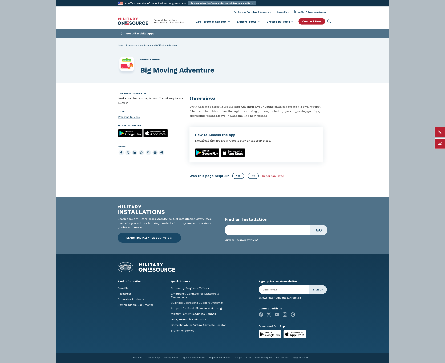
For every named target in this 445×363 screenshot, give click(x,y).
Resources (131, 45)
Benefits (123, 288)
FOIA (248, 357)
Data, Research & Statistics (189, 319)
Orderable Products (131, 299)
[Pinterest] (293, 314)
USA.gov (238, 357)
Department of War (219, 357)
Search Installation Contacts (147, 237)
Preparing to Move (129, 116)
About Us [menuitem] (282, 12)
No (253, 175)
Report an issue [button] (273, 176)
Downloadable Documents (135, 304)
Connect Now (311, 21)
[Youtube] (277, 314)
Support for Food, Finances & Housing (196, 308)
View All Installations (240, 240)
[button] (222, 3)
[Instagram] (285, 314)
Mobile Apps (146, 45)
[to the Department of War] (120, 3)
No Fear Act (282, 357)
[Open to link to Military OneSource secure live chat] (440, 143)
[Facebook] (261, 314)
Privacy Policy (171, 357)
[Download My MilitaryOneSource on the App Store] (295, 334)
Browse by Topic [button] (278, 21)
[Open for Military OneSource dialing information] (440, 132)
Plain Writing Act (263, 357)
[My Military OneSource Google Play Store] (270, 334)
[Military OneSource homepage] (136, 21)
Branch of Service (182, 330)
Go (319, 230)
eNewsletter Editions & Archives (280, 297)
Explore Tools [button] (246, 21)
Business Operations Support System (196, 302)
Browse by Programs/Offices (190, 288)
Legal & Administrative (193, 357)
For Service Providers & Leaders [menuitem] (251, 12)
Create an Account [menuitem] (317, 12)
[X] (269, 314)
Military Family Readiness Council (193, 314)
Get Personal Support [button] (211, 21)
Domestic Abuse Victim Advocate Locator (198, 325)
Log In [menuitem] (301, 12)
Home (121, 45)
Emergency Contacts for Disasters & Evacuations (195, 295)
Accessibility (153, 357)
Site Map (137, 357)
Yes (238, 175)
